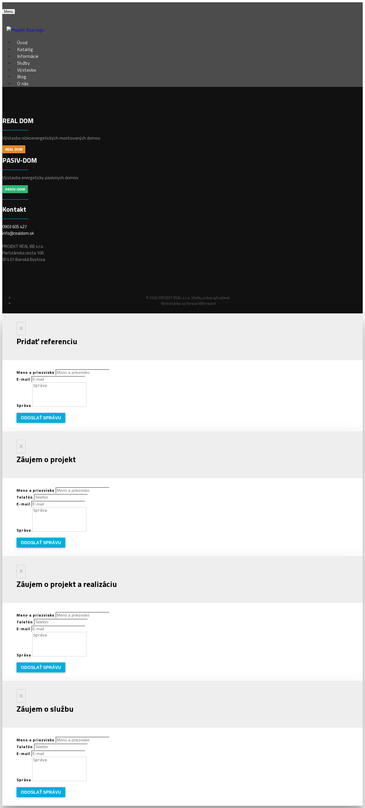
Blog (21, 76)
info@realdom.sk (18, 233)
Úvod (22, 42)
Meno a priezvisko (36, 372)
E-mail (24, 379)
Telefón (25, 497)
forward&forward (201, 303)
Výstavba (26, 69)
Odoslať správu (41, 417)
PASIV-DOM (15, 189)
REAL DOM (14, 149)
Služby (23, 63)
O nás (23, 83)
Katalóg (25, 49)
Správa (24, 405)
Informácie (27, 56)
